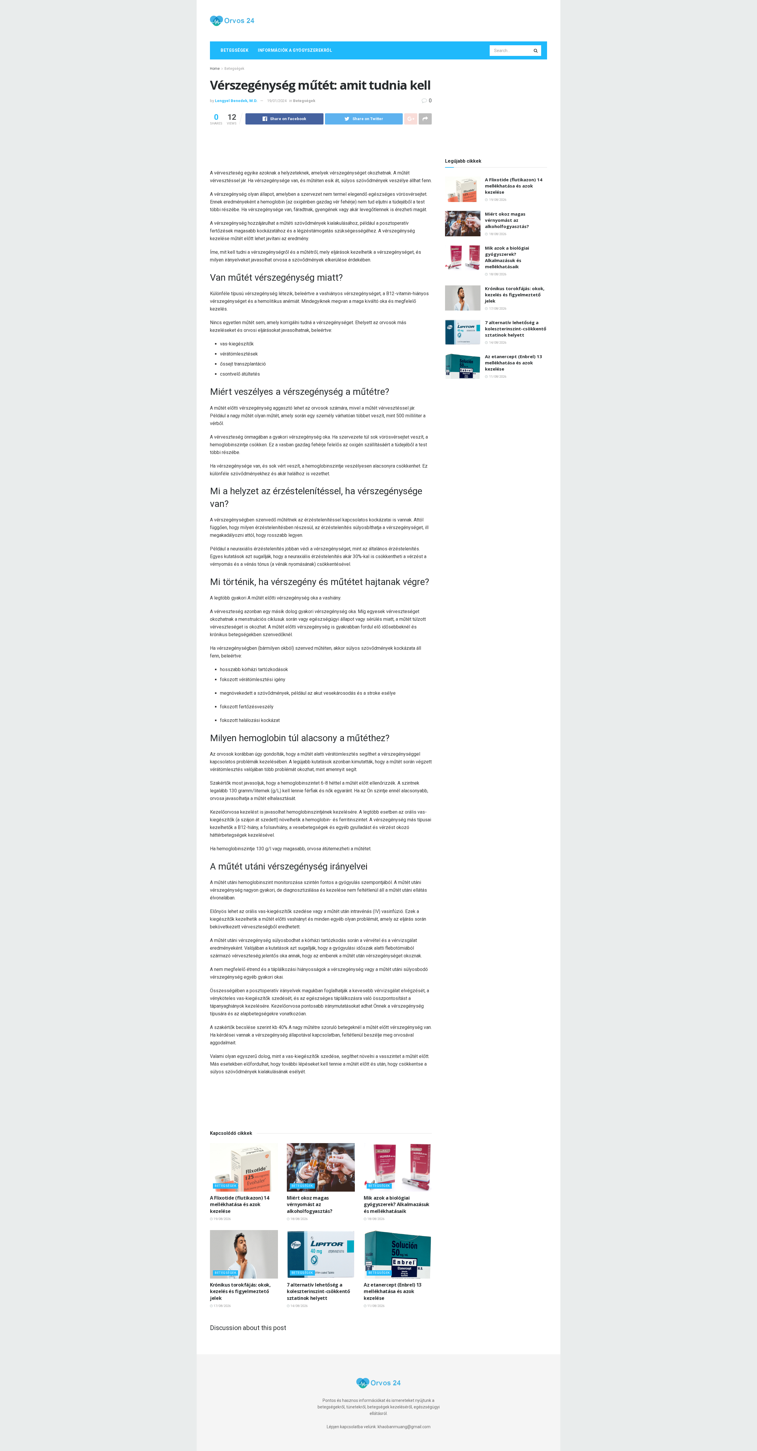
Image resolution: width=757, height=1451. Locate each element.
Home (215, 69)
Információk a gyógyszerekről (295, 50)
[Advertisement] (439, 20)
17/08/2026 (222, 1306)
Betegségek (234, 50)
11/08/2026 (375, 1306)
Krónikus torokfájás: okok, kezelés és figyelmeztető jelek (240, 1291)
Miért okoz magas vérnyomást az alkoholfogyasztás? (309, 1204)
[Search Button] (536, 50)
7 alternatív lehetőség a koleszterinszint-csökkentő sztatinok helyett (318, 1291)
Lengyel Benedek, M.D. (236, 100)
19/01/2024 (277, 100)
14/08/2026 (298, 1306)
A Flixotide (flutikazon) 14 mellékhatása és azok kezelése (239, 1204)
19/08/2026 (222, 1219)
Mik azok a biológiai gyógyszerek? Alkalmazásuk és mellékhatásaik (396, 1204)
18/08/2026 (298, 1219)
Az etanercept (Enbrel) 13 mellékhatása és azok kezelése (392, 1291)
